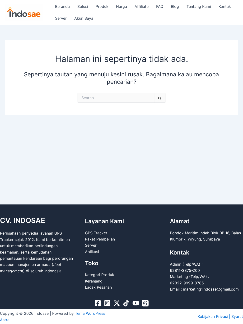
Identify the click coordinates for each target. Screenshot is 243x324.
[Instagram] (107, 303)
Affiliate (142, 6)
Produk (102, 6)
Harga (121, 6)
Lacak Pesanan (98, 287)
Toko (91, 263)
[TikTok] (126, 303)
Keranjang (94, 281)
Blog (175, 6)
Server (61, 18)
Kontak (225, 6)
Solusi (82, 6)
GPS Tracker (96, 233)
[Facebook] (97, 303)
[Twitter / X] (116, 303)
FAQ (159, 6)
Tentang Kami (199, 6)
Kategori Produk (99, 274)
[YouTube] (135, 303)
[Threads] (145, 303)
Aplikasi (92, 251)
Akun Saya (83, 18)
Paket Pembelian (100, 239)
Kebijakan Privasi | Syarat (220, 316)
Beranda (62, 6)
